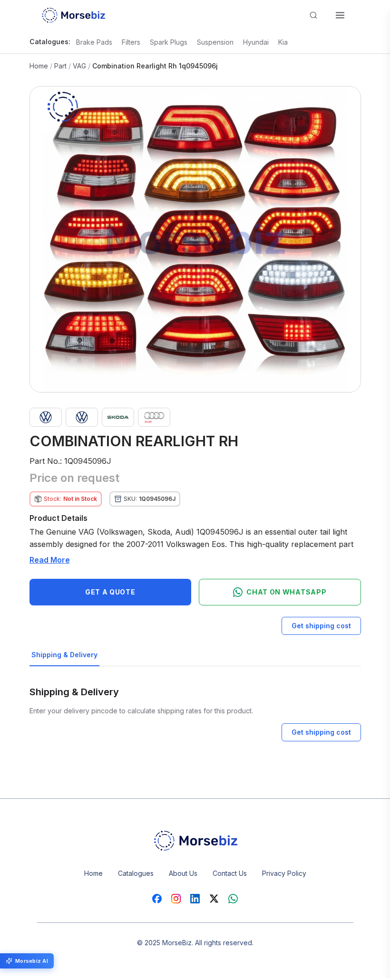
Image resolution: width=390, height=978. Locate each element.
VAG (79, 66)
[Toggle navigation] (340, 15)
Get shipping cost (321, 626)
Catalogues (136, 873)
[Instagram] (176, 898)
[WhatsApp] (233, 898)
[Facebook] (157, 898)
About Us (183, 873)
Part (60, 66)
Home (38, 66)
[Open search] (313, 15)
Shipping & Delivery (64, 655)
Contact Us (230, 873)
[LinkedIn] (195, 898)
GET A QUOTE (110, 592)
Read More (49, 560)
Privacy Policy (284, 873)
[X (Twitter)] (214, 898)
